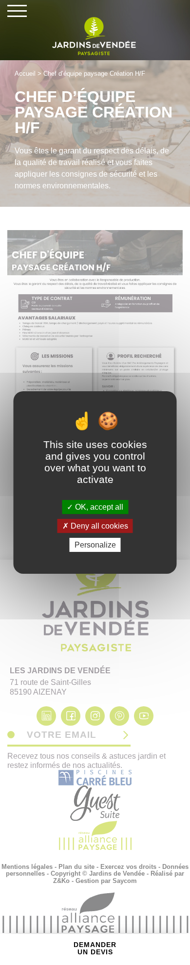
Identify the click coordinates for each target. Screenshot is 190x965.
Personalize (95, 545)
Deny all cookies (98, 526)
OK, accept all (98, 506)
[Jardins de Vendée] (95, 36)
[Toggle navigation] (17, 11)
